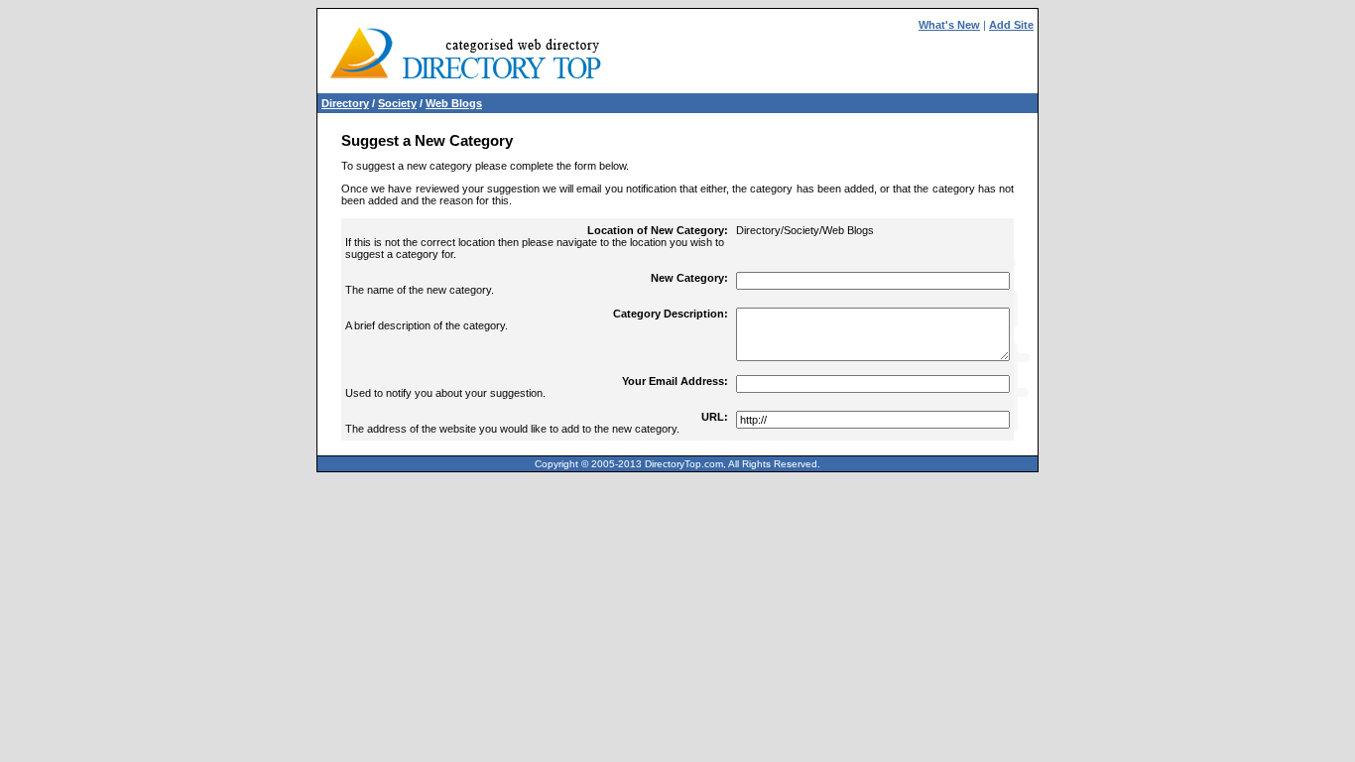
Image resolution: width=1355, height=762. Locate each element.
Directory (345, 103)
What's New (949, 25)
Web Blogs (454, 103)
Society (397, 103)
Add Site (1011, 25)
